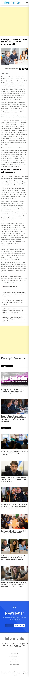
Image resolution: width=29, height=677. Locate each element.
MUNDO (10, 646)
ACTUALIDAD (5, 643)
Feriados (14, 659)
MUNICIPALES (14, 645)
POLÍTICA (22, 645)
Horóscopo (14, 653)
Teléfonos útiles (14, 664)
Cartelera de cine (14, 662)
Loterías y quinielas (14, 656)
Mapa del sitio (6, 671)
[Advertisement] (14, 21)
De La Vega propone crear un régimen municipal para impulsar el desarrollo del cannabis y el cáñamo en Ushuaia (12, 310)
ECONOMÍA (14, 643)
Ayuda (15, 671)
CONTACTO (18, 646)
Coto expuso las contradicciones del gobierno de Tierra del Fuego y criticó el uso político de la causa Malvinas (14, 294)
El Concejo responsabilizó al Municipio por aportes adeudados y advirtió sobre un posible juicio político (14, 319)
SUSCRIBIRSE (19, 625)
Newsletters (16, 673)
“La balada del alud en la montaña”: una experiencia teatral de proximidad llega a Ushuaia (12, 302)
